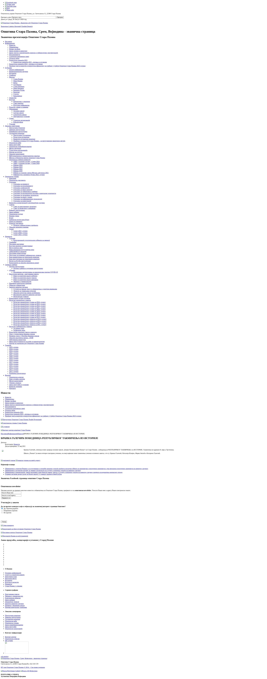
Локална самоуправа (12, 126)
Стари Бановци (18, 86)
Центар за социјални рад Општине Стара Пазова (26, 343)
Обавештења (13, 47)
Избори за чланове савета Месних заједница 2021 (31, 173)
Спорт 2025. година (20, 235)
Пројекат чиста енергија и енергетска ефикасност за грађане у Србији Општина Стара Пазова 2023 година (47, 66)
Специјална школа (19, 115)
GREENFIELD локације (17, 251)
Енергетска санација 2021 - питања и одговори (30, 62)
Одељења (12, 182)
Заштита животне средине (18, 287)
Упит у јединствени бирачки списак (22, 334)
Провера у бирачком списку (15, 605)
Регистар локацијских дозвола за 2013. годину (29, 321)
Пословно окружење (16, 244)
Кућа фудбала (18, 122)
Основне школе (18, 111)
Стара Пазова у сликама (13, 586)
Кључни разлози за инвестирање (21, 246)
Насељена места (10, 578)
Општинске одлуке (16, 214)
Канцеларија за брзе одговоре (19, 298)
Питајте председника (16, 266)
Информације (10, 43)
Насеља (12, 77)
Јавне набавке (14, 212)
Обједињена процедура (17, 340)
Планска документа (16, 223)
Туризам (12, 124)
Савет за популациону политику (25, 206)
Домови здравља (15, 383)
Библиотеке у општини (21, 101)
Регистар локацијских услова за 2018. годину (29, 313)
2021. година (13, 355)
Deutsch (30, 26)
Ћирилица (5, 26)
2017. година (13, 362)
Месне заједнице (15, 148)
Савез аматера (18, 103)
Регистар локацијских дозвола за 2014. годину (29, 319)
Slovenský (18, 26)
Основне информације (13, 573)
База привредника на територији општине (24, 257)
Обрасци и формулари (17, 285)
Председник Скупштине (22, 135)
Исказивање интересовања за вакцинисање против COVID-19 (35, 272)
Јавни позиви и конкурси (18, 51)
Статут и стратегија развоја (14, 575)
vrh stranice (4, 656)
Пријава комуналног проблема (16, 607)
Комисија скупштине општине (24, 139)
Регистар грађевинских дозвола (20, 326)
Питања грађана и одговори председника (28, 268)
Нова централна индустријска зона (21, 250)
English (24, 26)
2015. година (13, 366)
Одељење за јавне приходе (22, 190)
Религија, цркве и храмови (18, 107)
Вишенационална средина (18, 71)
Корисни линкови (15, 386)
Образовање (13, 109)
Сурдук (16, 94)
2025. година (13, 347)
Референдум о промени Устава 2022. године (29, 175)
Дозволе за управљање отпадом (24, 291)
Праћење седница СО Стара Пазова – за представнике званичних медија (39, 141)
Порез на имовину (15, 221)
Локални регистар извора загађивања (26, 293)
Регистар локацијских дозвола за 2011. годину (29, 325)
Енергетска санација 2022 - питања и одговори (26, 64)
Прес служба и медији (17, 379)
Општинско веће (15, 143)
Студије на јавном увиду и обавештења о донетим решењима (35, 289)
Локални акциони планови (18, 227)
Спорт (11, 118)
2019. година (13, 358)
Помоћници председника (18, 131)
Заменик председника (17, 130)
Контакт (8, 375)
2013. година (13, 370)
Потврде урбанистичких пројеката (25, 225)
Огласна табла (14, 58)
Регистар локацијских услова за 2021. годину (29, 308)
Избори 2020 (17, 171)
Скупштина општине (16, 133)
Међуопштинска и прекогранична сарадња (24, 156)
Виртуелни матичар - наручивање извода (24, 274)
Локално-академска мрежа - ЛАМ (21, 338)
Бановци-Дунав (19, 90)
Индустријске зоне (16, 248)
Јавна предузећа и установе (19, 385)
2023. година (13, 351)
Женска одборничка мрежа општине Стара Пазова (27, 158)
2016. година (13, 364)
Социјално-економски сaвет (19, 56)
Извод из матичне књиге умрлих (25, 278)
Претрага (60, 17)
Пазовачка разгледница (17, 373)
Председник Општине (17, 128)
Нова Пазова (17, 81)
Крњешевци (17, 96)
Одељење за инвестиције (22, 201)
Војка (15, 83)
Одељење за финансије (21, 188)
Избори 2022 (17, 169)
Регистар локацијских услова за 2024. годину (29, 302)
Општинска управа (12, 176)
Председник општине (12, 615)
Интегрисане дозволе (21, 296)
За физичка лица (19, 330)
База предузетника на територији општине (24, 259)
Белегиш (16, 92)
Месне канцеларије (16, 381)
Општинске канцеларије (13, 629)
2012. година (13, 371)
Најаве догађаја (14, 49)
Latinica (11, 26)
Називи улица (14, 216)
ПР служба (9, 640)
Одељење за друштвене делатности (25, 195)
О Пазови (8, 68)
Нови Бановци (18, 88)
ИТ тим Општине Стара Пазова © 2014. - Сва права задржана (23, 667)
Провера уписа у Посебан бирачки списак (24, 336)
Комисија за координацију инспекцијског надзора (27, 203)
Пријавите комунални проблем (20, 283)
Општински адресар (16, 377)
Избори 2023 (17, 167)
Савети (11, 205)
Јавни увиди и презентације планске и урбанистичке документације (33, 53)
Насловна (8, 41)
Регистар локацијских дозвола (20, 300)
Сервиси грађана (11, 265)
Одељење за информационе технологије (27, 199)
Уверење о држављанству (22, 281)
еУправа (12, 270)
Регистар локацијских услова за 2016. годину (29, 315)
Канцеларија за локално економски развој (24, 263)
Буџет (11, 218)
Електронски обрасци (13, 598)
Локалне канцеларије (16, 154)
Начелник (12, 178)
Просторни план (11, 577)
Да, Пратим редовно (10, 508)
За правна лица (18, 328)
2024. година (13, 349)
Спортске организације (21, 120)
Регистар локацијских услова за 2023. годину (29, 304)
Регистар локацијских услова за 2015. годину (29, 317)
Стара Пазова (18, 79)
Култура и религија (12, 582)
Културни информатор (21, 105)
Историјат (12, 73)
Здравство (12, 98)
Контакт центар (10, 637)
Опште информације (16, 70)
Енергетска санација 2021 (18, 60)
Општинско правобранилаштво (20, 146)
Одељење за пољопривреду (23, 186)
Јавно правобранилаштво (14, 625)
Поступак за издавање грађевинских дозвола (25, 255)
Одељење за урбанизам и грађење (25, 191)
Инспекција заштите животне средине (27, 295)
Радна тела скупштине (21, 137)
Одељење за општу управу (22, 197)
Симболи (12, 75)
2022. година (13, 353)
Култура (12, 100)
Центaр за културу (15, 152)
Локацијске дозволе (12, 602)
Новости (12, 45)
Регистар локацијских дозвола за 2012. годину (29, 323)
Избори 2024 (17, 165)
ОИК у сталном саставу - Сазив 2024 (26, 161)
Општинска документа (17, 180)
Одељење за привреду (21, 184)
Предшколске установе (21, 116)
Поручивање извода (12, 594)
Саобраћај (12, 242)
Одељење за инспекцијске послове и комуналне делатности (34, 193)
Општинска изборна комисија (19, 160)
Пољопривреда (14, 55)
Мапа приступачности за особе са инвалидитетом (27, 341)
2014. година (13, 368)
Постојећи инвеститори (17, 253)
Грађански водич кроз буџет (19, 220)
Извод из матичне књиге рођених (25, 276)
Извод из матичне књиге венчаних (25, 280)
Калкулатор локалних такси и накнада (23, 332)
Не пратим (7, 513)
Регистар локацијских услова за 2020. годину (29, 310)
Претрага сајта (6, 17)
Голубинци (17, 85)
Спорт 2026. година (20, 233)
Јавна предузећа (15, 145)
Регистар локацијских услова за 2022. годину (29, 306)
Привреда (8, 236)
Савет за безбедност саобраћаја (24, 208)
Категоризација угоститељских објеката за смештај (31, 240)
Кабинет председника (17, 210)
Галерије (8, 345)
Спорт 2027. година (20, 231)
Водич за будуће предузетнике (20, 261)
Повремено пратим (10, 510)
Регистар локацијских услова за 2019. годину (29, 311)
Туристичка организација (18, 150)
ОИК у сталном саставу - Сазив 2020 (26, 163)
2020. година (13, 356)
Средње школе (18, 113)
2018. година (13, 360)
